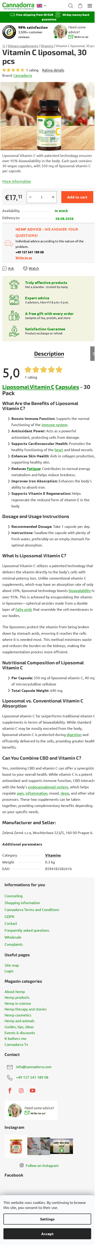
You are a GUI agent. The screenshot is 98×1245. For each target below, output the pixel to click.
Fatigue (33, 468)
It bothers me (15, 1038)
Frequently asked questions (27, 930)
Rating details (53, 70)
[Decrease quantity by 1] (30, 197)
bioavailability (80, 590)
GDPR (9, 916)
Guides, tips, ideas (19, 1027)
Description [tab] (49, 353)
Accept (47, 1233)
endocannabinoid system (48, 786)
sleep (64, 793)
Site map (12, 965)
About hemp (15, 992)
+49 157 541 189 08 (32, 1077)
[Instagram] (21, 1090)
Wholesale (13, 937)
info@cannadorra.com (34, 1066)
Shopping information (22, 902)
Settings (47, 1219)
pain (20, 793)
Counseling (14, 895)
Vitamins (53, 855)
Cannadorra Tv (16, 1044)
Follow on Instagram (42, 1165)
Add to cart (77, 197)
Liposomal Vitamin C (28, 386)
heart (58, 449)
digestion (74, 734)
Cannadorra (22, 75)
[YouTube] (32, 1090)
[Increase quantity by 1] (53, 197)
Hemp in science (18, 1003)
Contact (11, 923)
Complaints (14, 944)
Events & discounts (20, 1033)
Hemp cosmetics (18, 1015)
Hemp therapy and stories (25, 1009)
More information (16, 181)
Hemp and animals (19, 1021)
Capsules (67, 386)
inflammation (36, 793)
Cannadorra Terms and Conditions (32, 909)
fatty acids (23, 609)
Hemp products (17, 997)
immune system (54, 424)
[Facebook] (10, 1090)
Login (9, 971)
